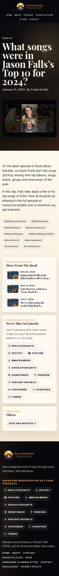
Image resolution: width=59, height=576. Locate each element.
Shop (28, 557)
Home (9, 15)
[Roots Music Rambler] (29, 7)
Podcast (29, 15)
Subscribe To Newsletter (20, 562)
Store (23, 19)
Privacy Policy (31, 566)
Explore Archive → (22, 423)
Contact (34, 19)
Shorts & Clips (44, 15)
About (18, 15)
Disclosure (10, 566)
